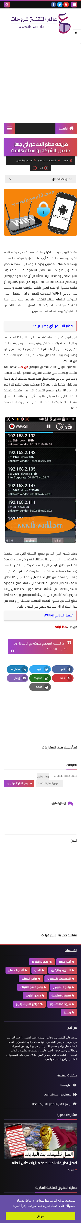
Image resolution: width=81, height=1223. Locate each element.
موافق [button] (40, 1215)
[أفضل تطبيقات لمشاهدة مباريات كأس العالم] (40, 1141)
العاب (37, 970)
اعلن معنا (65, 1085)
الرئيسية (63, 128)
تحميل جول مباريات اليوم (57, 1094)
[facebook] (53, 4)
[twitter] (60, 4)
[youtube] (66, 4)
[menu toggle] (74, 4)
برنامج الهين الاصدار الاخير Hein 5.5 (51, 1103)
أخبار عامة (65, 961)
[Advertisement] (40, 78)
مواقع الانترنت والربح (27, 1003)
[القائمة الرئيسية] (9, 128)
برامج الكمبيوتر (62, 987)
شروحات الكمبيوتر (60, 1003)
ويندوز (67, 1012)
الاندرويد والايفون (25, 160)
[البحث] (7, 4)
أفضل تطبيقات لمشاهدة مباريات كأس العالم (44, 1163)
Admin (71, 1170)
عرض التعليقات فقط (48, 783)
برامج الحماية (29, 978)
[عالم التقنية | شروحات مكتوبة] (40, 23)
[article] (40, 709)
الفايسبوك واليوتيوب (59, 978)
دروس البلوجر (33, 995)
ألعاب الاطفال (16, 970)
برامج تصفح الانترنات (31, 987)
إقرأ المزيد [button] (19, 1205)
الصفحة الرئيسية (48, 160)
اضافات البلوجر (40, 961)
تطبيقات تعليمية (61, 995)
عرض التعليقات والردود (18, 783)
